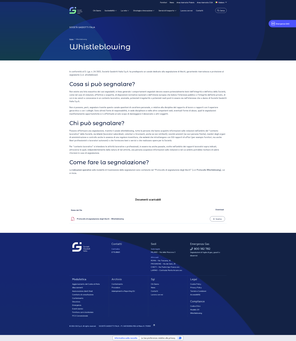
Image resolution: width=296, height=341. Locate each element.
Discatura (76, 301)
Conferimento (77, 298)
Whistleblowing (196, 313)
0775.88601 (115, 252)
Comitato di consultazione (82, 294)
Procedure (116, 287)
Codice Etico (195, 306)
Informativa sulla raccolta (126, 338)
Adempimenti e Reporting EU (123, 291)
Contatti (154, 291)
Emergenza (76, 305)
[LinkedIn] (154, 325)
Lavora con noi (157, 294)
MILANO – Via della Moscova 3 (163, 252)
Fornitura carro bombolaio (82, 312)
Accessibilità (195, 294)
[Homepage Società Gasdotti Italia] (75, 10)
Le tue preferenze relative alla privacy (158, 338)
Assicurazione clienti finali (82, 291)
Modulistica (79, 279)
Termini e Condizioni (198, 291)
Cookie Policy (195, 284)
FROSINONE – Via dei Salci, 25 (163, 263)
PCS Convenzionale (80, 315)
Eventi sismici (77, 308)
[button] (221, 2)
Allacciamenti (77, 287)
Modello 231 (194, 309)
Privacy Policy (196, 287)
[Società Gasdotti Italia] (89, 247)
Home (71, 39)
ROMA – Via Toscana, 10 (161, 260)
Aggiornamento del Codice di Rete (86, 284)
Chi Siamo (155, 284)
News (153, 287)
